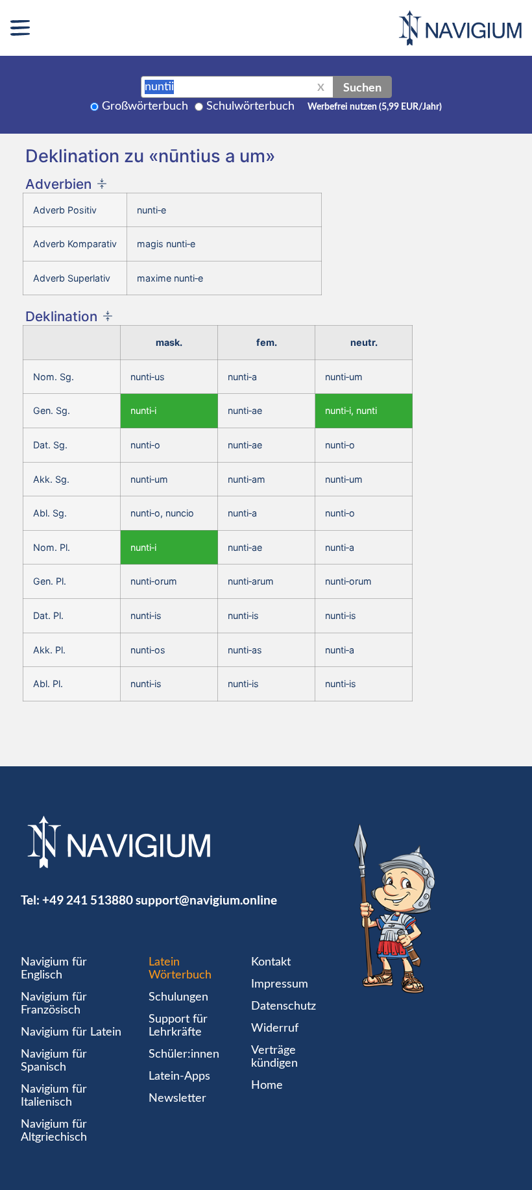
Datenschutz (283, 1006)
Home (267, 1085)
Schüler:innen (184, 1054)
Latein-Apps (179, 1076)
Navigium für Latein (71, 1032)
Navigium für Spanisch (54, 1061)
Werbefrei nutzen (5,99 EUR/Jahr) (375, 107)
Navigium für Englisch (54, 968)
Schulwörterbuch (250, 106)
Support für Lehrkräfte (178, 1026)
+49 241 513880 (87, 899)
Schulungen (178, 997)
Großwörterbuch (145, 106)
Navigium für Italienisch (54, 1096)
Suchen (362, 87)
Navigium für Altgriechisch (54, 1131)
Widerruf (274, 1028)
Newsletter (177, 1098)
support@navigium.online (206, 899)
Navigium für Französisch (54, 1003)
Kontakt (271, 962)
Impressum (279, 984)
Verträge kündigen (274, 1057)
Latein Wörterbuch (180, 968)
